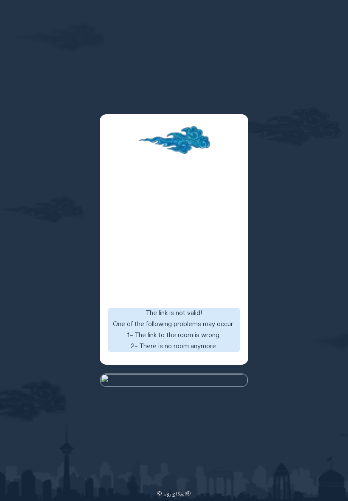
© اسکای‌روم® (174, 494)
